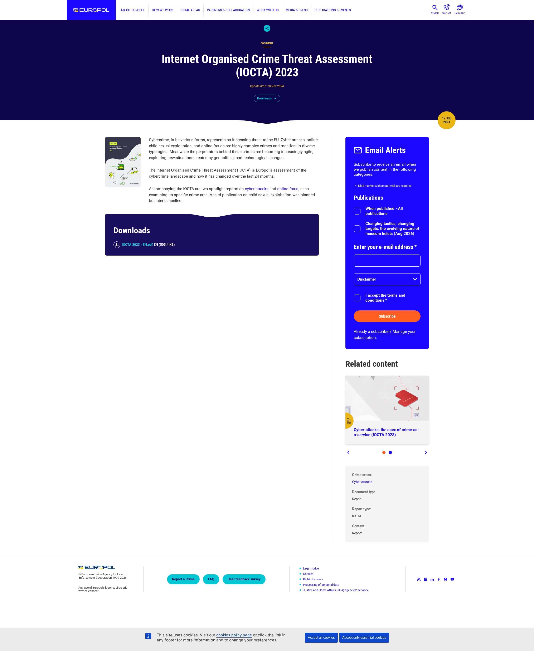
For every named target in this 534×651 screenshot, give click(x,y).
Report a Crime (183, 579)
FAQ (211, 579)
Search (435, 13)
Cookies (308, 574)
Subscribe (387, 316)
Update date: (258, 86)
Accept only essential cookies (364, 637)
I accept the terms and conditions (385, 298)
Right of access (313, 579)
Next (425, 452)
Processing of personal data (321, 584)
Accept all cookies (321, 637)
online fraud (287, 188)
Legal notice (311, 568)
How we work (163, 10)
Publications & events (333, 10)
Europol (91, 10)
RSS (419, 579)
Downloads (264, 98)
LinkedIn (432, 579)
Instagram (425, 579)
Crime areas (190, 10)
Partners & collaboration (228, 10)
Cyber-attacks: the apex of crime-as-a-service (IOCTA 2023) (386, 432)
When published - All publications (384, 211)
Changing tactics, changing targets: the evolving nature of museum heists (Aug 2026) (392, 228)
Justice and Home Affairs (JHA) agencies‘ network (335, 590)
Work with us (268, 10)
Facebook (439, 579)
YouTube (452, 579)
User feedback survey (244, 579)
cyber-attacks (256, 188)
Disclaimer (366, 279)
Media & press (297, 10)
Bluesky (445, 579)
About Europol (133, 10)
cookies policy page (234, 635)
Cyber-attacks (362, 482)
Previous (348, 452)
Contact (446, 13)
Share (267, 28)
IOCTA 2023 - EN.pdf (137, 245)
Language (460, 13)
